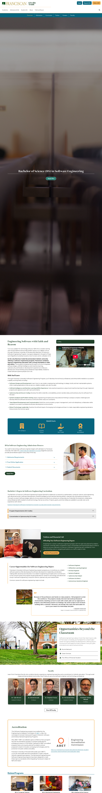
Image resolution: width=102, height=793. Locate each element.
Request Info (87, 3)
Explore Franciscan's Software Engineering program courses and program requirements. (34, 504)
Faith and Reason (39, 10)
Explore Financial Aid (51, 553)
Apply (79, 3)
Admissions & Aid (14, 10)
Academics (5, 10)
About (31, 10)
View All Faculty (51, 710)
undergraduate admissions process (30, 450)
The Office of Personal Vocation (71, 657)
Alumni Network (66, 649)
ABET (38, 733)
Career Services (66, 653)
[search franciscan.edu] (99, 10)
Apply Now (51, 178)
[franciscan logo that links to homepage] (18, 3)
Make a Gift (96, 3)
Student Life (24, 10)
